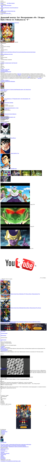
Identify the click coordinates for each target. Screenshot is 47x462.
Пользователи (15, 7)
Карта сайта (18, 460)
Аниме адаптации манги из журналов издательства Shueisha (13, 445)
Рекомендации (3, 11)
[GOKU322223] (3, 431)
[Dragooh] (2, 432)
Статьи (10, 7)
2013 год (5, 90)
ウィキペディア (3, 451)
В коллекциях (3, 443)
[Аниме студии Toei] (4, 69)
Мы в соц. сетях (7, 13)
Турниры (9, 11)
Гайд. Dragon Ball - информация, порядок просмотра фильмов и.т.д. (14, 446)
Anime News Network (4, 453)
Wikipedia (2, 452)
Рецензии (7, 7)
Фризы (19, 74)
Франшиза (13, 81)
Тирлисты (2, 7)
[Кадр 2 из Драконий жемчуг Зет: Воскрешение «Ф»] (16, 175)
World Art (2, 456)
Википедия (2, 449)
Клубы (5, 5)
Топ (8, 3)
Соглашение (3, 460)
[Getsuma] (2, 433)
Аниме (2, 3)
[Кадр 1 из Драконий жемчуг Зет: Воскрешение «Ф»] (5, 175)
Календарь (13, 11)
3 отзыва (2, 62)
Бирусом (19, 73)
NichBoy (2, 347)
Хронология (7, 81)
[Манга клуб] (1, 438)
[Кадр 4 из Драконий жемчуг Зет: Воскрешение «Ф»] (37, 175)
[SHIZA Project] (1, 441)
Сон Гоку (40, 78)
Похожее (2, 280)
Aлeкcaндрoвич (3, 350)
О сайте (2, 13)
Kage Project (3, 458)
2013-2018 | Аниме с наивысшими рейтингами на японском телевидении (15, 444)
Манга (10, 3)
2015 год (5, 99)
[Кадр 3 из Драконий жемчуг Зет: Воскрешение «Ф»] (26, 175)
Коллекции (9, 5)
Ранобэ (13, 3)
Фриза (29, 77)
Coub (12, 62)
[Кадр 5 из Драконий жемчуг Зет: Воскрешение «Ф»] (5, 181)
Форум (2, 5)
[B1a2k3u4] (3, 430)
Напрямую (2, 81)
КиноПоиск (2, 457)
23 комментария (7, 62)
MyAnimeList (3, 454)
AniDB (1, 455)
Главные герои (3, 122)
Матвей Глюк (3, 369)
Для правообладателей (11, 460)
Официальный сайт (4, 448)
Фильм (1, 90)
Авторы (2, 95)
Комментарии (3, 340)
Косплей (15, 62)
